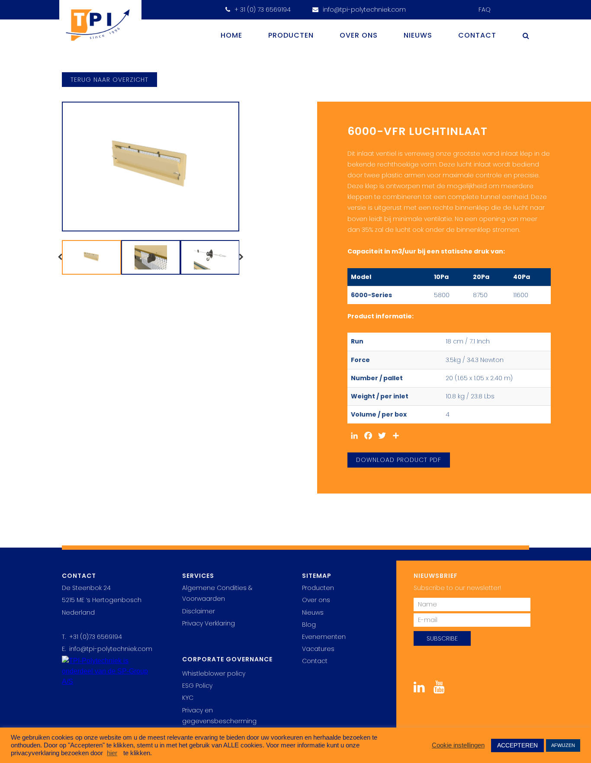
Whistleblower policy (213, 673)
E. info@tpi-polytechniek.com (107, 648)
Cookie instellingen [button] (458, 745)
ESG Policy (197, 685)
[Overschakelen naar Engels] (501, 6)
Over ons (359, 35)
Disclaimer (198, 611)
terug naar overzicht (109, 79)
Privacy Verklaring (208, 623)
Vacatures (318, 648)
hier (112, 753)
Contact (477, 35)
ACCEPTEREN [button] (517, 745)
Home (231, 35)
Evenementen (324, 636)
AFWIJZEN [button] (563, 745)
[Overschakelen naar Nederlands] (520, 6)
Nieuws (418, 35)
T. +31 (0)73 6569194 (92, 636)
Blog (309, 624)
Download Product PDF (398, 459)
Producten (291, 35)
